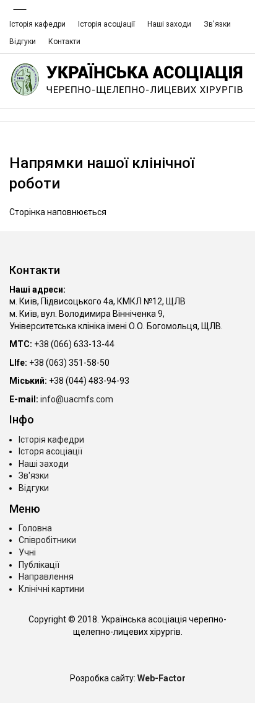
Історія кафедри (37, 24)
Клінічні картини (51, 589)
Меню (24, 508)
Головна (35, 528)
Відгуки (22, 41)
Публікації (39, 565)
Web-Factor (161, 678)
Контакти (64, 41)
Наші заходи (169, 24)
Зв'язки (217, 24)
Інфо (21, 419)
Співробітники (47, 540)
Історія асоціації (106, 24)
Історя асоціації (50, 451)
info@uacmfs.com (76, 399)
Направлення (46, 576)
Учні (27, 552)
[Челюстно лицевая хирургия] (127, 79)
